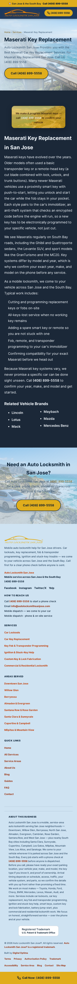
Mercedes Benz (56, 425)
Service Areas (12, 761)
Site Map (61, 965)
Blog (7, 774)
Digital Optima (20, 953)
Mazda (49, 419)
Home (7, 32)
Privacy (18, 958)
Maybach (51, 412)
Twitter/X (40, 587)
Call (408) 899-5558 (26, 73)
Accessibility (11, 965)
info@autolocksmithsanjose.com (30, 606)
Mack (16, 426)
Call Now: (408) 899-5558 (41, 978)
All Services (11, 754)
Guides (8, 781)
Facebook (10, 587)
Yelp (51, 587)
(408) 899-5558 (60, 12)
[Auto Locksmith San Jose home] (22, 13)
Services (17, 32)
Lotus (16, 420)
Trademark (55, 958)
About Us (9, 767)
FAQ (6, 787)
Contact (9, 794)
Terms (7, 958)
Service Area (27, 965)
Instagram (25, 587)
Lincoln (17, 413)
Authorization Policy (36, 958)
